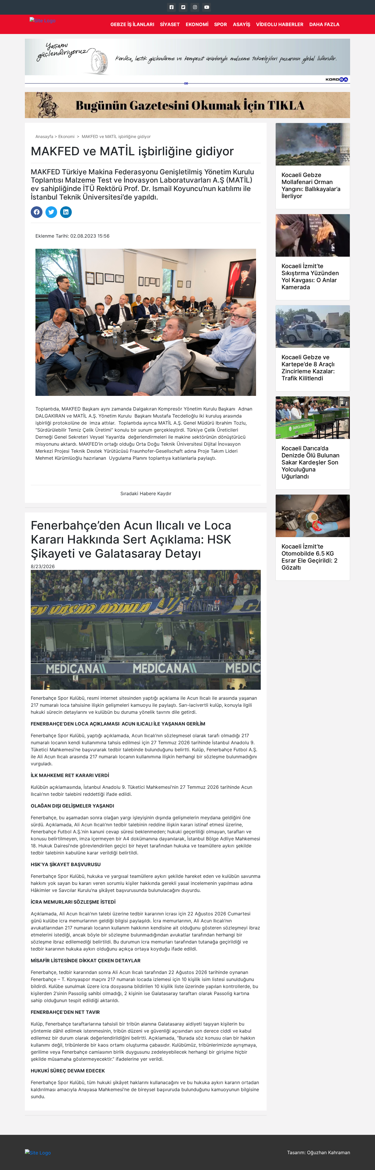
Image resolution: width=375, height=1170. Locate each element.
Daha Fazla (324, 24)
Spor (220, 24)
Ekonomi (197, 24)
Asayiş (241, 24)
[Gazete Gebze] (43, 24)
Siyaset (170, 24)
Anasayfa (44, 136)
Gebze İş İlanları (132, 24)
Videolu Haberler (280, 24)
